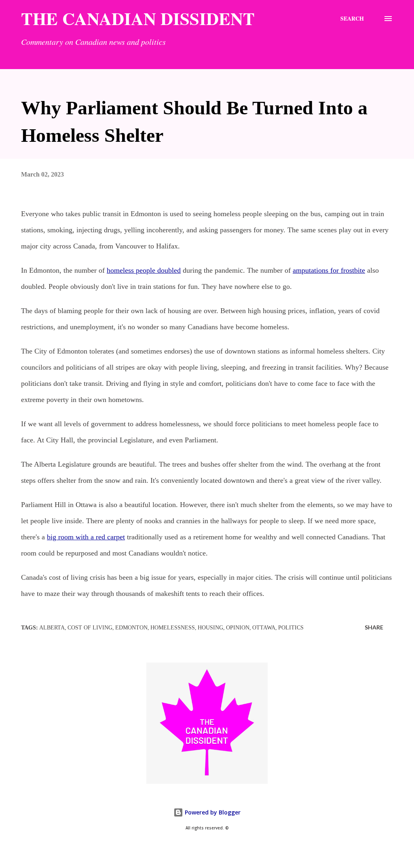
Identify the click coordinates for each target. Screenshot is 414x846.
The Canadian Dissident (138, 18)
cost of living (90, 628)
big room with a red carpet (86, 537)
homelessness (172, 628)
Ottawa (263, 628)
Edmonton (131, 628)
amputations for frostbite (329, 270)
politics (291, 628)
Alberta (52, 628)
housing (210, 628)
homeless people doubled (144, 270)
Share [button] (374, 627)
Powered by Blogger (212, 812)
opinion (237, 628)
